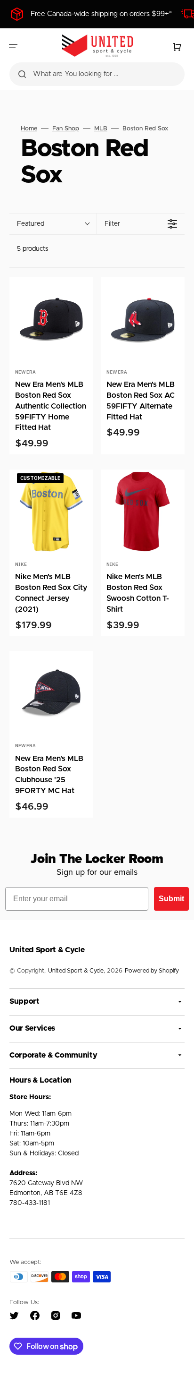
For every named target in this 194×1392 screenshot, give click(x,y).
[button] (13, 45)
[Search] (22, 74)
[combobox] (97, 74)
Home (29, 129)
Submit (171, 899)
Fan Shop (65, 129)
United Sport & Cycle (76, 971)
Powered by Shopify (152, 971)
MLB (100, 129)
